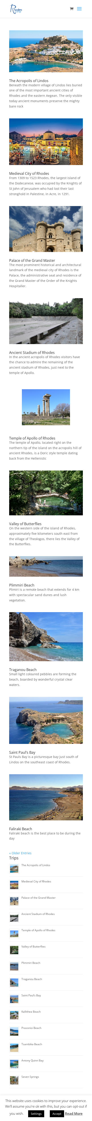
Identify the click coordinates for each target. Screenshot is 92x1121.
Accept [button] (56, 1114)
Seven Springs (30, 1077)
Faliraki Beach (20, 828)
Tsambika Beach (31, 1044)
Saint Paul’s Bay (22, 752)
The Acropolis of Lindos (28, 80)
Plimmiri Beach (21, 585)
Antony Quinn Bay (32, 1060)
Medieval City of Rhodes (29, 173)
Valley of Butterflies (25, 523)
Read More (74, 1113)
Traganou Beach (23, 669)
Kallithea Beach (31, 1012)
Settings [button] (36, 1114)
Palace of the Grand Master (32, 260)
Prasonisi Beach (31, 1028)
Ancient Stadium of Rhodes (32, 352)
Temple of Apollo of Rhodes (32, 438)
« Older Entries (20, 853)
